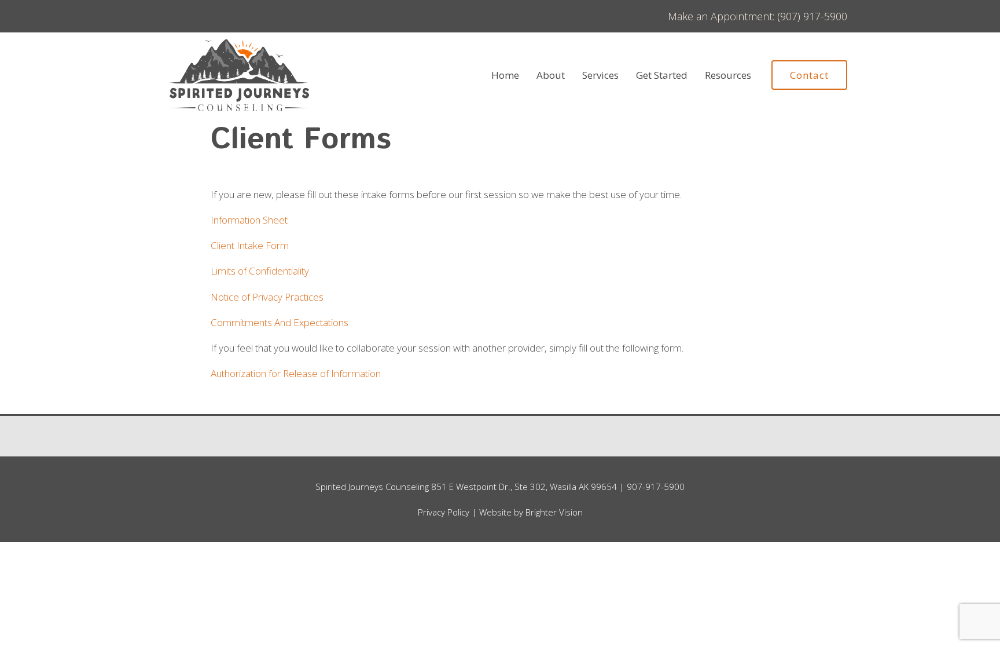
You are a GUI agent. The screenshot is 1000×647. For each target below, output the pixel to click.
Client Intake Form (250, 245)
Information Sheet (249, 219)
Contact (809, 75)
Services (600, 75)
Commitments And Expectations (279, 322)
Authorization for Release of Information (296, 373)
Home (505, 75)
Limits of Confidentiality (260, 270)
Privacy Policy (443, 512)
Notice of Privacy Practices (267, 297)
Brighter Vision (554, 512)
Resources (728, 75)
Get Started (662, 75)
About (550, 75)
